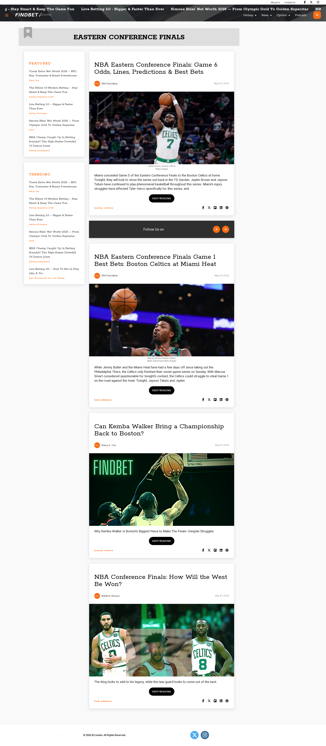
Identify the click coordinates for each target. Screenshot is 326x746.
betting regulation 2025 (41, 97)
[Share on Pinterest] (227, 208)
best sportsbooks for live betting (47, 278)
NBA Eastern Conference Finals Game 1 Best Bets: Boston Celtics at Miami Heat (155, 260)
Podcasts (300, 15)
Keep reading (161, 198)
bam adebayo (103, 400)
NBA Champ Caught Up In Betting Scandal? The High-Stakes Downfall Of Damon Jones (52, 141)
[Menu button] (6, 15)
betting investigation (39, 150)
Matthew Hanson (110, 596)
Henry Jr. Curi (108, 445)
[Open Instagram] (225, 229)
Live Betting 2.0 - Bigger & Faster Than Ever (84, 9)
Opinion (282, 15)
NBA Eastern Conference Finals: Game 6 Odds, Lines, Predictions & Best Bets (156, 68)
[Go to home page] (33, 15)
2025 (31, 130)
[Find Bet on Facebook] (305, 2)
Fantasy (248, 15)
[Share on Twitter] (209, 208)
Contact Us (289, 2)
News (265, 15)
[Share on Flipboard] (215, 208)
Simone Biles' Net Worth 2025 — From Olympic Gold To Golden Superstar (201, 9)
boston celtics (103, 208)
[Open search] (317, 15)
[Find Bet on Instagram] (318, 2)
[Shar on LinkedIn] (221, 208)
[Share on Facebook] (203, 208)
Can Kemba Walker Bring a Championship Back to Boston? (159, 430)
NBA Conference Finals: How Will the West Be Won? (160, 580)
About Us (275, 2)
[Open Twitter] (216, 229)
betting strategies (38, 113)
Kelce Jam (34, 80)
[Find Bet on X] (311, 2)
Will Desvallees (109, 83)
